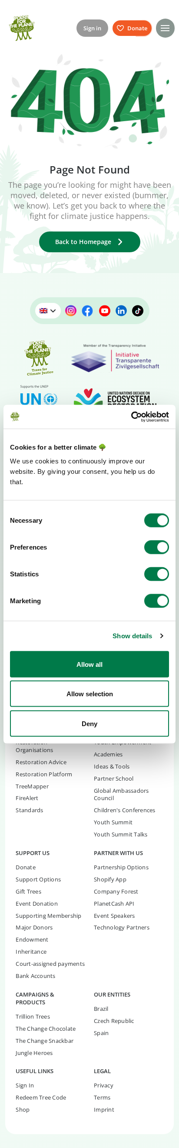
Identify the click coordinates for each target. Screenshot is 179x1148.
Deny (89, 723)
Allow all (89, 664)
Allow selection (89, 694)
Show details (132, 636)
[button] (165, 28)
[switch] (156, 547)
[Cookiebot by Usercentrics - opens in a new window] (131, 416)
